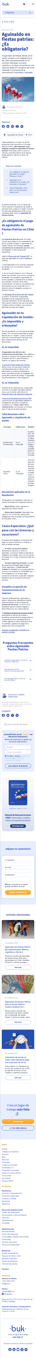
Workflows (6, 1201)
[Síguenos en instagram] (12, 126)
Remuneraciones (8, 1231)
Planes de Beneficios (10, 1261)
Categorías (9, 12)
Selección (5, 1218)
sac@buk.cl (6, 1284)
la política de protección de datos (14, 759)
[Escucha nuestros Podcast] (26, 1350)
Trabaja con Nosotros (10, 1152)
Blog (3, 1157)
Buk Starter (6, 1178)
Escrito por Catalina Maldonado (16, 696)
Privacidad (6, 1162)
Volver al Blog (9, 21)
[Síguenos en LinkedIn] (14, 1350)
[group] (18, 135)
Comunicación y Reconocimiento (14, 1215)
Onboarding (6, 1239)
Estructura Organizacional (12, 1193)
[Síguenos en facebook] (3, 126)
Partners (5, 1154)
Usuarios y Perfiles (9, 1199)
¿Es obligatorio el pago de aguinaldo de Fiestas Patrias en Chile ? (19, 174)
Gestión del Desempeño (11, 1212)
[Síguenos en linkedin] (7, 126)
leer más (18, 967)
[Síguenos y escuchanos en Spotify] (21, 126)
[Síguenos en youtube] (17, 126)
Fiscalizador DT (8, 1168)
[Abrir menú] (33, 4)
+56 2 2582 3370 (8, 1281)
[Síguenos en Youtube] (18, 1350)
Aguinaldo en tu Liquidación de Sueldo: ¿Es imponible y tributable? (19, 182)
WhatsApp (8, 1294)
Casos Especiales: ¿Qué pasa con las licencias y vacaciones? (18, 190)
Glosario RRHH (7, 1181)
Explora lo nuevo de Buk (11, 1173)
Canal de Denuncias (9, 1242)
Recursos (5, 1160)
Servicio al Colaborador (11, 1245)
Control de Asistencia (10, 1234)
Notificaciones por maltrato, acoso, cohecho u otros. (16, 1309)
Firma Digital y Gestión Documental (15, 1237)
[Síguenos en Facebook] (10, 1350)
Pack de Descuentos (9, 1264)
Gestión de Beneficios (10, 1253)
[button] (5, 135)
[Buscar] (5, 724)
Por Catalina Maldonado (15, 107)
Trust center (6, 1176)
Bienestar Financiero (9, 1258)
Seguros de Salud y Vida (11, 1256)
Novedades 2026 (7, 30)
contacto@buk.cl (8, 1291)
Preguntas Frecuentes (10, 1170)
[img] (26, 135)
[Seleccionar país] (25, 4)
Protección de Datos (9, 1165)
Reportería (6, 1204)
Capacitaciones (7, 1220)
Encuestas (6, 1223)
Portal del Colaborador (10, 1196)
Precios (5, 1149)
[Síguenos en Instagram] (22, 1350)
